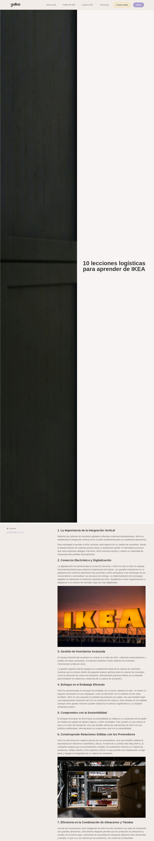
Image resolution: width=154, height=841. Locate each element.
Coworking (104, 5)
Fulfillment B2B (69, 5)
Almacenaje (51, 5)
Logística (15, 532)
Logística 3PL (87, 5)
